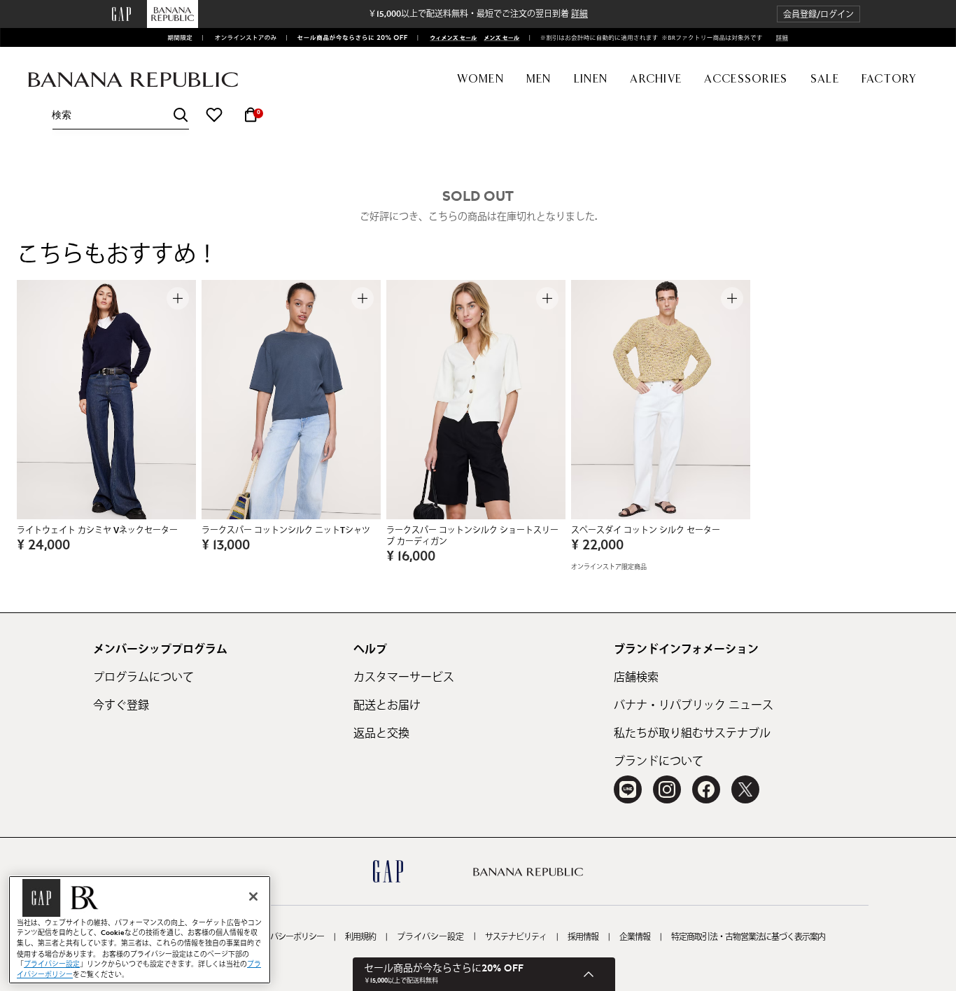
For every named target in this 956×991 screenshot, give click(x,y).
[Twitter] (745, 789)
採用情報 (583, 937)
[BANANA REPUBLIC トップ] (133, 80)
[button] (818, 14)
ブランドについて (658, 761)
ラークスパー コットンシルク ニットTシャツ (286, 530)
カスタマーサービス (403, 677)
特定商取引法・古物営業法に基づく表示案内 (748, 937)
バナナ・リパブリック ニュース (693, 705)
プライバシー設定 (430, 937)
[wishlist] (214, 115)
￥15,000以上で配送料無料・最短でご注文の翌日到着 (478, 14)
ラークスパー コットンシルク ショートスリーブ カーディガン (472, 536)
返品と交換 (381, 733)
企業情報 (634, 937)
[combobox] (120, 115)
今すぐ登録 (121, 705)
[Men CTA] (499, 38)
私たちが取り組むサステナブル (692, 733)
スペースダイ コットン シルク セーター (645, 530)
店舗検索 (636, 677)
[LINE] (628, 789)
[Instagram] (667, 789)
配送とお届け (387, 705)
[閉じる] (253, 896)
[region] (139, 930)
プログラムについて (143, 677)
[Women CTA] (449, 38)
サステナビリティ (516, 937)
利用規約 (360, 937)
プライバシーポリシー (285, 937)
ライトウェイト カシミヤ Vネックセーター (97, 530)
